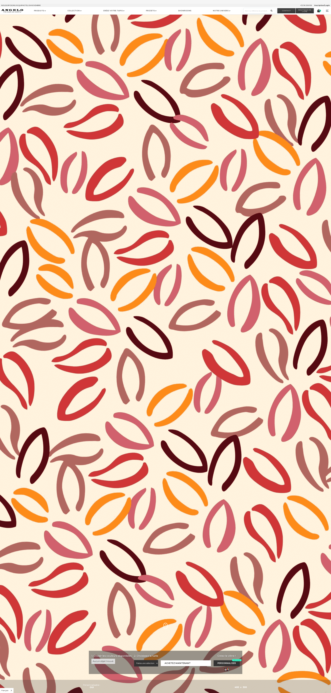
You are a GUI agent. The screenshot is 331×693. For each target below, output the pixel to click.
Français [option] (4, 690)
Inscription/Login (322, 5)
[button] (327, 11)
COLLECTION (73, 11)
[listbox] (7, 690)
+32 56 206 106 (306, 5)
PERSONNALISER (226, 663)
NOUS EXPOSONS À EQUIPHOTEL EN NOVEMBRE (21, 5)
